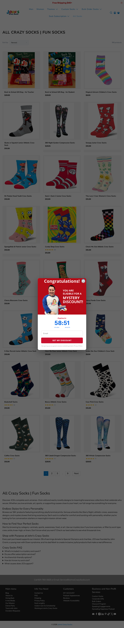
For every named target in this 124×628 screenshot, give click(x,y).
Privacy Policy (78, 346)
